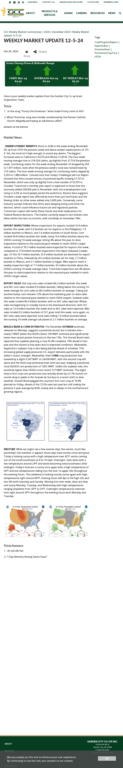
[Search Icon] (120, 13)
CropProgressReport (106, 42)
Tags (97, 37)
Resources (97, 13)
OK (107, 758)
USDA (97, 56)
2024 (47, 32)
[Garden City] (12, 13)
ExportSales (101, 45)
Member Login (111, 2)
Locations (93, 2)
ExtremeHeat (102, 49)
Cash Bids (32, 2)
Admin (68, 13)
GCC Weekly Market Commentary (23, 32)
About (30, 13)
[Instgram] (19, 2)
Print (27, 56)
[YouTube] (23, 2)
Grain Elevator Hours (71, 2)
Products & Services (49, 13)
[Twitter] (14, 2)
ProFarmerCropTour (105, 53)
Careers (81, 13)
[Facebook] (10, 2)
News (111, 13)
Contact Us (48, 2)
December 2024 (61, 32)
